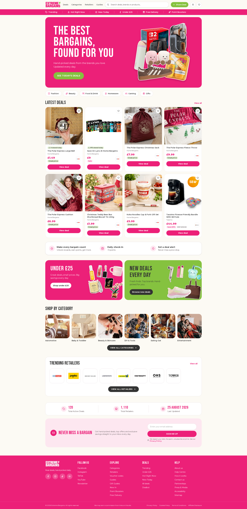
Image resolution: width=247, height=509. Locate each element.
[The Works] (123, 376)
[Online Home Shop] (156, 376)
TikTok (80, 476)
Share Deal (181, 4)
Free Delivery (152, 12)
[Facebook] (48, 476)
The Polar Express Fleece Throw (181, 148)
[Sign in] (193, 4)
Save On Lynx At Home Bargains (102, 151)
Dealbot (145, 487)
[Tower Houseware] (173, 376)
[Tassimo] (197, 225)
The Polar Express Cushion (60, 214)
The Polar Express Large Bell (61, 151)
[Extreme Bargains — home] (53, 5)
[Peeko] (73, 376)
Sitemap (178, 495)
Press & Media (181, 487)
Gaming (132, 93)
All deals (145, 483)
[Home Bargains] (78, 159)
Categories (76, 4)
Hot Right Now (78, 12)
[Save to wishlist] (79, 111)
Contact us (179, 480)
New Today (103, 12)
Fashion (55, 93)
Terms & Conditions (179, 505)
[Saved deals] (199, 4)
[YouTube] (69, 476)
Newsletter (83, 483)
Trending (52, 12)
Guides (99, 4)
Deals (65, 4)
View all (198, 103)
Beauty (72, 93)
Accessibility (180, 491)
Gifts (148, 93)
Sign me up (172, 434)
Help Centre (180, 472)
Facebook (82, 468)
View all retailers (122, 389)
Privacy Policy (156, 441)
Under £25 (127, 12)
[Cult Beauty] (140, 376)
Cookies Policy (164, 505)
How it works (180, 476)
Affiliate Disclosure (195, 505)
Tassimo (169, 220)
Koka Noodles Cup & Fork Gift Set (143, 214)
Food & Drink (91, 93)
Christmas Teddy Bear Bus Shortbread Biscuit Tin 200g (100, 215)
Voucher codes (116, 476)
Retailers (89, 4)
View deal (64, 167)
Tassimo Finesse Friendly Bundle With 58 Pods (182, 215)
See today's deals (68, 75)
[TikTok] (62, 476)
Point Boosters (179, 12)
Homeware (113, 93)
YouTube (81, 480)
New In (113, 487)
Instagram (82, 472)
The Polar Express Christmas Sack (143, 148)
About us (179, 468)
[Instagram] (55, 476)
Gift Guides (115, 483)
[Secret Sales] (90, 376)
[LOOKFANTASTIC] (107, 376)
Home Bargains (53, 154)
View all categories (122, 348)
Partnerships (180, 483)
